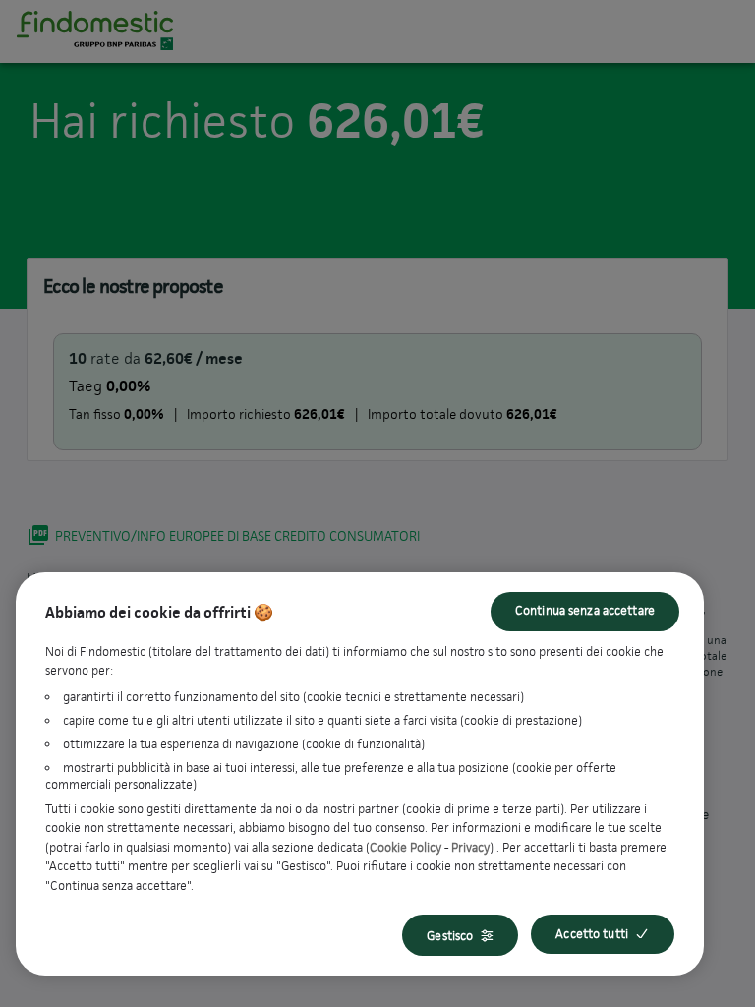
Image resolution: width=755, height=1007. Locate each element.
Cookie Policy (405, 847)
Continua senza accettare (585, 610)
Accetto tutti (591, 933)
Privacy (470, 847)
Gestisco (450, 935)
